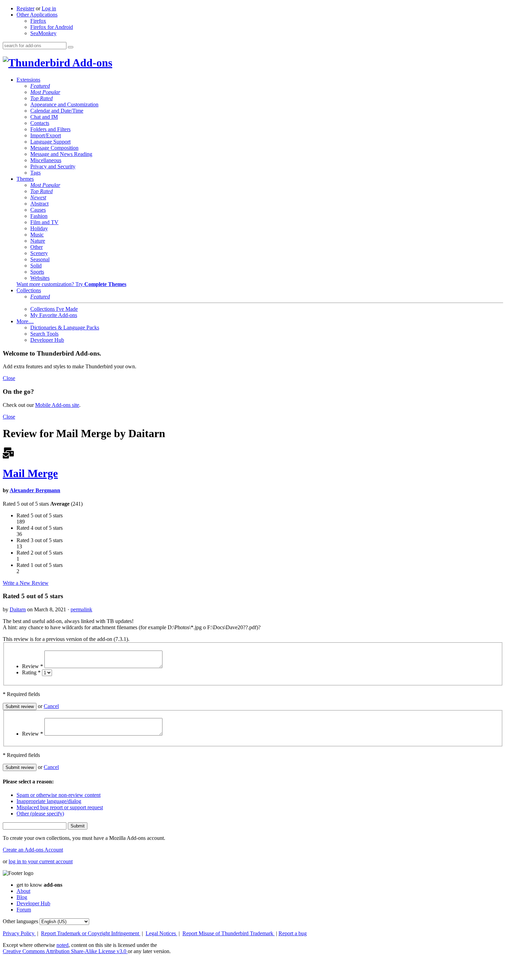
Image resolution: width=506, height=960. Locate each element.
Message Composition (54, 148)
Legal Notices (161, 933)
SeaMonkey (43, 33)
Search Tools (44, 334)
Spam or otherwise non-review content (59, 795)
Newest (38, 197)
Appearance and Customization (64, 104)
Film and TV (44, 222)
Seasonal (40, 259)
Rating (31, 672)
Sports (37, 272)
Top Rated (41, 98)
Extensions (28, 80)
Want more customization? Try (71, 284)
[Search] (70, 47)
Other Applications (37, 15)
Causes (38, 210)
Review (32, 666)
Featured (40, 86)
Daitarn (18, 609)
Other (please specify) (40, 813)
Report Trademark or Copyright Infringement (90, 933)
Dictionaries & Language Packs (64, 327)
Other (36, 247)
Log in (49, 8)
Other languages (20, 921)
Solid (36, 265)
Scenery (39, 253)
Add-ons (91, 62)
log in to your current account (41, 861)
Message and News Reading (61, 154)
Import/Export (45, 135)
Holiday (39, 228)
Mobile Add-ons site (57, 405)
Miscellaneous (45, 160)
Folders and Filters (50, 129)
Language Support (50, 142)
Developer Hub (47, 340)
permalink (81, 609)
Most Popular (45, 92)
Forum (24, 909)
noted (62, 945)
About (23, 891)
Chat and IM (44, 117)
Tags (35, 173)
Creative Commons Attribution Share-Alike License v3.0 (65, 951)
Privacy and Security (52, 166)
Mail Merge (30, 473)
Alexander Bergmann (35, 490)
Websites (40, 278)
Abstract (39, 204)
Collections (29, 290)
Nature (37, 241)
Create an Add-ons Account (33, 850)
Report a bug (292, 933)
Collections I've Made (54, 309)
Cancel (51, 706)
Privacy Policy (19, 933)
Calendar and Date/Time (56, 111)
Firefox (38, 21)
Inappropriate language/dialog (49, 801)
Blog (22, 897)
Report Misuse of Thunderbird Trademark (228, 933)
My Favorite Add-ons (53, 315)
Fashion (39, 216)
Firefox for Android (51, 27)
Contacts (39, 123)
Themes (25, 179)
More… (25, 321)
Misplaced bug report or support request (60, 807)
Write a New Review (26, 583)
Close (9, 378)
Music (37, 235)
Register (25, 8)
